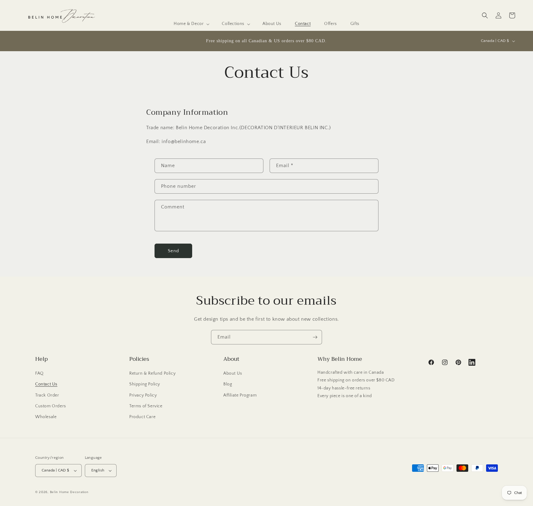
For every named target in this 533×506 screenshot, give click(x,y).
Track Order (47, 395)
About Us (232, 373)
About (231, 359)
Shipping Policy (144, 384)
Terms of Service (146, 406)
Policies (139, 359)
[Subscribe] (315, 337)
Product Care (142, 416)
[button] (191, 23)
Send (173, 250)
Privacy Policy (143, 395)
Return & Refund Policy (152, 373)
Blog (227, 384)
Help (41, 359)
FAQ (39, 373)
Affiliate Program (240, 395)
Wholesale (45, 416)
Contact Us (46, 384)
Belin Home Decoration (69, 492)
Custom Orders (50, 406)
